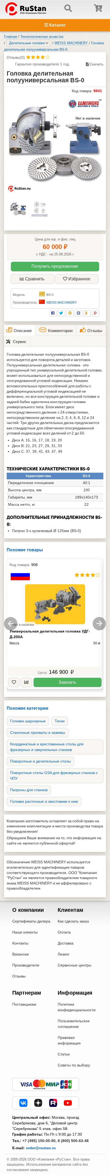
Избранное (79, 279)
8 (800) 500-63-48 (73, 1141)
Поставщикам (24, 1004)
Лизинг (63, 954)
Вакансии (20, 954)
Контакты (20, 943)
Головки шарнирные (28, 721)
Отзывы (19, 976)
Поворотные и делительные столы (40, 761)
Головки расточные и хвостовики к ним (44, 801)
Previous (10, 623)
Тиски (60, 721)
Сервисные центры (74, 965)
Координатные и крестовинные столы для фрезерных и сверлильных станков (47, 747)
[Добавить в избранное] (13, 682)
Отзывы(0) (16, 57)
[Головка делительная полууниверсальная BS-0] (55, 144)
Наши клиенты (25, 932)
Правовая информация (69, 1040)
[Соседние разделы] (47, 43)
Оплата (64, 932)
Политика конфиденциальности (77, 1007)
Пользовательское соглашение (74, 1024)
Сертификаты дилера (31, 921)
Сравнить (34, 279)
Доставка (65, 943)
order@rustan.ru (41, 1148)
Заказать (67, 682)
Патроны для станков (29, 790)
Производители (25, 965)
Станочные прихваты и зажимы (37, 732)
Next (99, 623)
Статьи (64, 1054)
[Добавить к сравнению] (26, 682)
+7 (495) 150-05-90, (39, 1141)
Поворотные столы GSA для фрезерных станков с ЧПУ (54, 775)
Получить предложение (55, 266)
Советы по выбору (74, 1065)
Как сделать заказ (73, 921)
